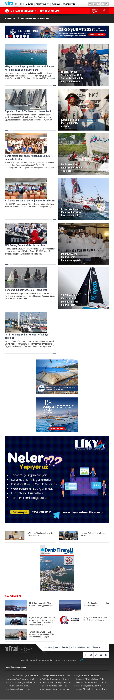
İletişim (65, 647)
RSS (89, 647)
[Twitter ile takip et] (90, 655)
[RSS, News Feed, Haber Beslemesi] (96, 655)
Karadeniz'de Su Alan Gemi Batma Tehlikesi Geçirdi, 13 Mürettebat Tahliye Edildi (90, 689)
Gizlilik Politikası (78, 647)
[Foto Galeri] (98, 4)
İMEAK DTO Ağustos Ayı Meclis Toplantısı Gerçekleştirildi (90, 682)
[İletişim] (103, 4)
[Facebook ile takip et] (85, 655)
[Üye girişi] (101, 655)
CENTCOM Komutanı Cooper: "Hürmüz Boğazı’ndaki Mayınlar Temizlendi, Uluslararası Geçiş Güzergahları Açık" (55, 682)
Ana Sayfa (48, 647)
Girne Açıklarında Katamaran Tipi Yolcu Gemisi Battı (54, 676)
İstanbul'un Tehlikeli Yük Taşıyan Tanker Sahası (89, 679)
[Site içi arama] (107, 4)
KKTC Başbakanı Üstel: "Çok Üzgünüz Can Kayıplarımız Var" (21, 676)
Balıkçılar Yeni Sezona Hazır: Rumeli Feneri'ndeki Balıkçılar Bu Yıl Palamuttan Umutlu (53, 686)
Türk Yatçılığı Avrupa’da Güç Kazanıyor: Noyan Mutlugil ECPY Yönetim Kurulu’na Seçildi (54, 679)
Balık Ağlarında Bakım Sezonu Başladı (55, 689)
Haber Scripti (74, 660)
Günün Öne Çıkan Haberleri (15, 667)
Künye (57, 647)
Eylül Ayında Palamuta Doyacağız (19, 689)
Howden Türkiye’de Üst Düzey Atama (89, 686)
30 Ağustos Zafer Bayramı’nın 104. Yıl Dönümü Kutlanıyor (19, 679)
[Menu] (90, 4)
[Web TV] (94, 4)
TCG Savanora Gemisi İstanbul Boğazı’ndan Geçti (17, 686)
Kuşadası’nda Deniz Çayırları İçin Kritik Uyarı (20, 682)
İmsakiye (96, 647)
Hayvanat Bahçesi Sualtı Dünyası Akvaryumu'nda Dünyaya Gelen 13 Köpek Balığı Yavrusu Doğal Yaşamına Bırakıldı (90, 676)
